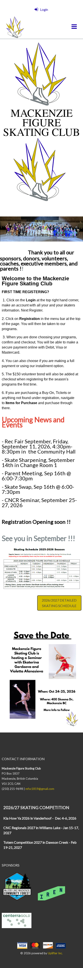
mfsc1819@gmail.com (39, 789)
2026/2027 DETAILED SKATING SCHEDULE (59, 603)
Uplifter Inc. (55, 953)
